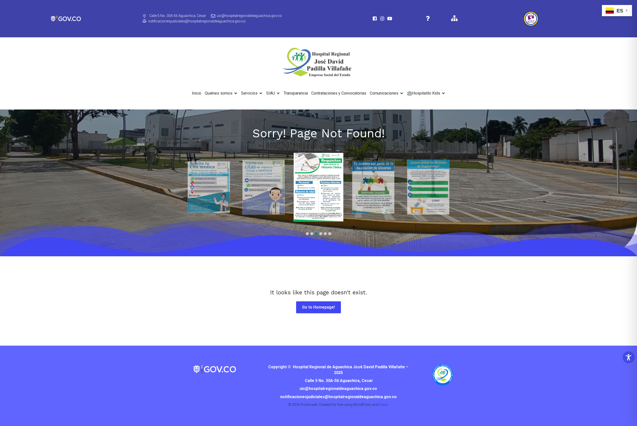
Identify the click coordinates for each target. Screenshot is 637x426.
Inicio (196, 93)
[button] (307, 233)
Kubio (383, 405)
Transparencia (296, 93)
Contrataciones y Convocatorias (338, 93)
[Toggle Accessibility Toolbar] (628, 357)
